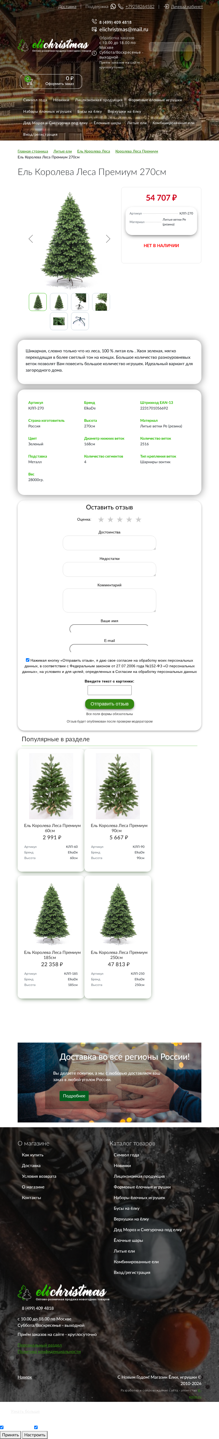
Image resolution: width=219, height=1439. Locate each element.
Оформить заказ (59, 84)
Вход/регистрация (132, 1272)
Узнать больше (25, 1411)
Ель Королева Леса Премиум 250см (119, 955)
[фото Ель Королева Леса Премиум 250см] (118, 913)
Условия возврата (39, 1176)
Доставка (67, 7)
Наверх (25, 1377)
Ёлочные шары (128, 1240)
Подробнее (74, 1096)
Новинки (122, 1166)
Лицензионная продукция (139, 1176)
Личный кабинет (187, 7)
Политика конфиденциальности (49, 1352)
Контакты (31, 1198)
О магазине (33, 1187)
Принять (10, 1435)
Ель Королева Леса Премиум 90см (119, 828)
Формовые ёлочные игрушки (142, 1187)
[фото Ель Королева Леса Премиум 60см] (51, 786)
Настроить (34, 1435)
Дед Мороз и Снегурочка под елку (148, 1230)
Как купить (33, 1155)
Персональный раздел (40, 1345)
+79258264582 (140, 7)
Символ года (126, 1155)
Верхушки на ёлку (131, 1219)
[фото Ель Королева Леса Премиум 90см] (118, 786)
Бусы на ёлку (126, 1208)
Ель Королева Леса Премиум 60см (52, 828)
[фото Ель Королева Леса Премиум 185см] (51, 913)
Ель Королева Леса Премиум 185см (52, 955)
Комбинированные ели (136, 1262)
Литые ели (124, 1251)
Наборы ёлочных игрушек (139, 1198)
